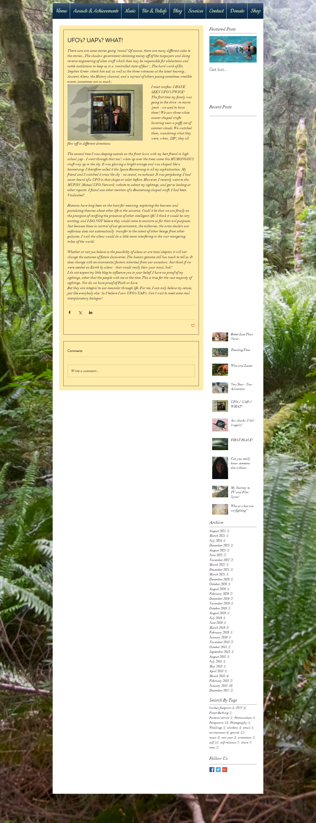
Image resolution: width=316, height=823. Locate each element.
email (248, 728)
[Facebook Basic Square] (211, 769)
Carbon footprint (222, 708)
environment (219, 732)
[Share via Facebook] (69, 312)
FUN (241, 708)
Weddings (217, 728)
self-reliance (230, 742)
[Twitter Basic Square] (218, 769)
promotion (246, 737)
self (214, 742)
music (214, 737)
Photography (240, 723)
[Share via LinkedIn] (91, 312)
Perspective (219, 723)
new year (229, 737)
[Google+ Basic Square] (224, 769)
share (246, 742)
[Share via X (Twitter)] (80, 312)
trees (214, 747)
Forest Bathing (220, 713)
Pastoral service (221, 718)
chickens (234, 728)
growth (237, 732)
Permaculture (245, 718)
